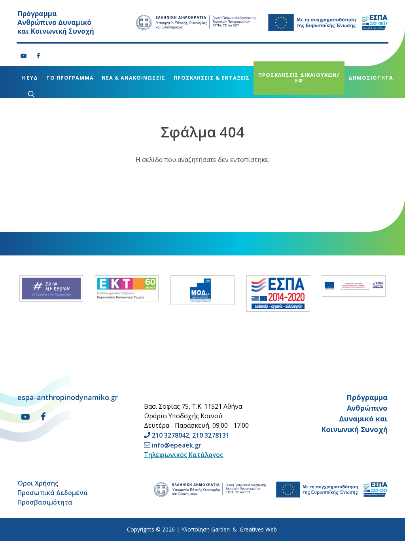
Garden (220, 529)
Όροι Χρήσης (37, 483)
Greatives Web (258, 529)
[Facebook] (38, 56)
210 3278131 (210, 435)
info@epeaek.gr (176, 445)
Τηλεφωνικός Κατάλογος (183, 454)
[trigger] (30, 94)
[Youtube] (23, 56)
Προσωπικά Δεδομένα (52, 492)
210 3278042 (170, 435)
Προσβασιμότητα (44, 502)
